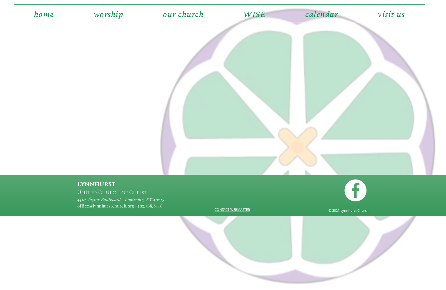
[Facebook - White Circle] (355, 190)
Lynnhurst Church (354, 210)
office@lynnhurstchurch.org (105, 206)
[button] (183, 14)
